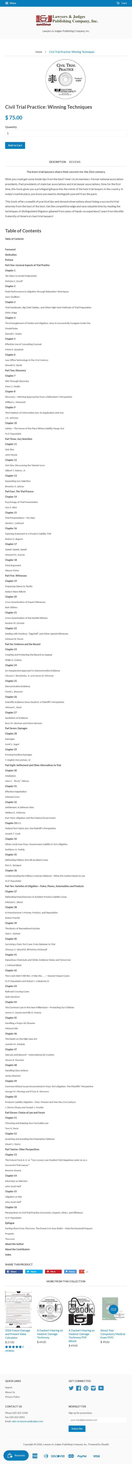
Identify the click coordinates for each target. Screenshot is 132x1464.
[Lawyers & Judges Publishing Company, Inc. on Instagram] (93, 1389)
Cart (124, 3)
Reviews (74, 161)
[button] (13, 1346)
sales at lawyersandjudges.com (27, 1421)
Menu (12, 3)
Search (8, 1387)
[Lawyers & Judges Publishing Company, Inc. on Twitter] (71, 1389)
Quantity (11, 127)
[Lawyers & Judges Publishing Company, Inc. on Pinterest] (86, 1389)
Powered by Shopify (98, 1444)
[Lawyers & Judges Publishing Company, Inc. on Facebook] (78, 1389)
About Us (10, 1392)
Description (57, 161)
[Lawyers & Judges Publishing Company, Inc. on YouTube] (101, 1389)
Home (38, 51)
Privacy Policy (12, 1396)
